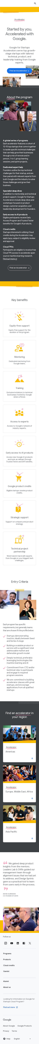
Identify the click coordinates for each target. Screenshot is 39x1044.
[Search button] (35, 3)
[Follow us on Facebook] (23, 943)
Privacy (6, 1031)
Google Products (24, 1026)
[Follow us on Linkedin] (17, 943)
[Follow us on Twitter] (29, 943)
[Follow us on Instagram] (5, 943)
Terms (14, 1031)
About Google (9, 1026)
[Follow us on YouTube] (11, 943)
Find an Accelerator (18, 268)
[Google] (7, 1019)
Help (8, 1039)
